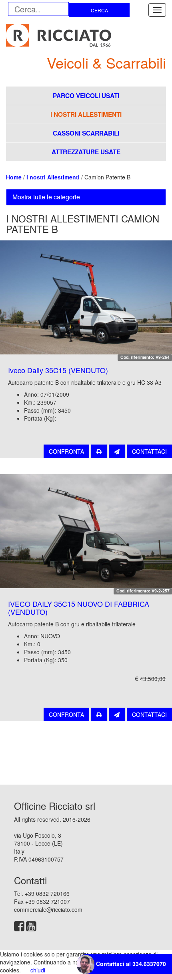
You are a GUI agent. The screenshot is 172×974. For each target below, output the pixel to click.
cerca (99, 10)
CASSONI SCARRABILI (86, 133)
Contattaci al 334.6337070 (130, 964)
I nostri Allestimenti (53, 177)
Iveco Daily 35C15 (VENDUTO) (58, 370)
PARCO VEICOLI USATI (86, 95)
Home (14, 177)
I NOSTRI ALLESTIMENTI (86, 114)
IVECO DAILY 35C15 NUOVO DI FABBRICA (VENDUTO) (78, 607)
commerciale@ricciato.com (48, 909)
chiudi (37, 970)
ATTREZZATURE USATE (86, 152)
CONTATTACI (149, 451)
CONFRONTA (66, 451)
